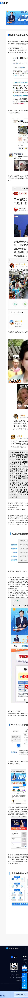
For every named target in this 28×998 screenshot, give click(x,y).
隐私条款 (12, 974)
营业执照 (12, 977)
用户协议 (17, 974)
